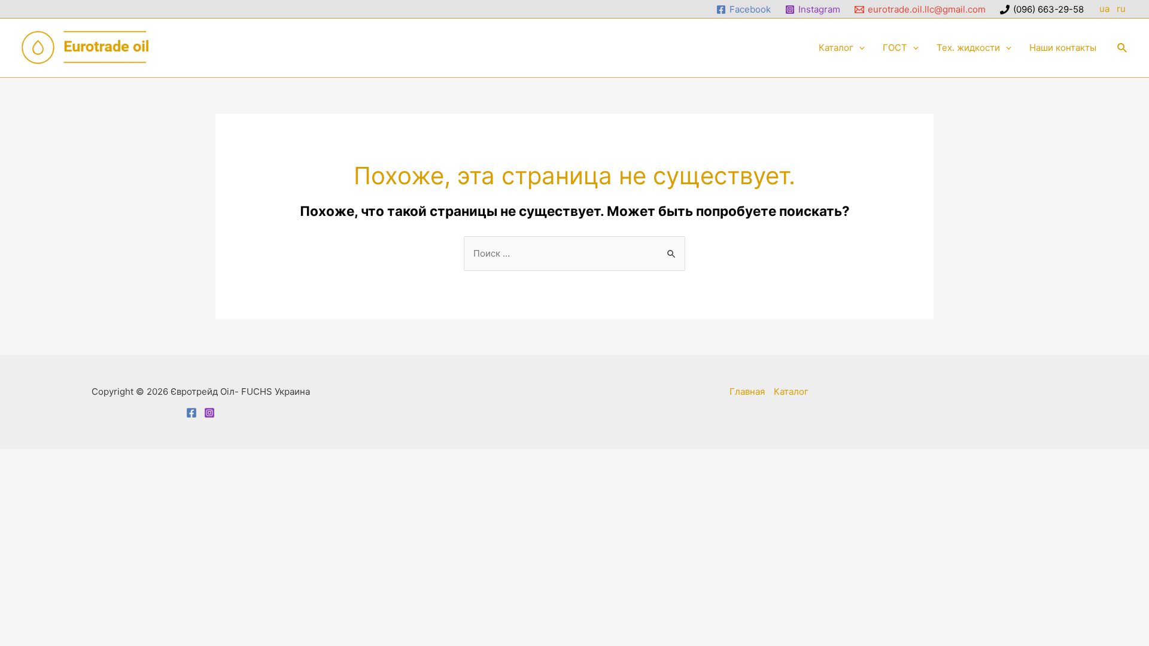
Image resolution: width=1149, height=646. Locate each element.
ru (1122, 8)
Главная (747, 391)
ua (1104, 8)
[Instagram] (209, 412)
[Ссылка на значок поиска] (1122, 48)
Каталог (836, 47)
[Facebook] (191, 412)
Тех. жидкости (968, 47)
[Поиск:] (574, 253)
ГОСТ (895, 47)
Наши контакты (1062, 47)
